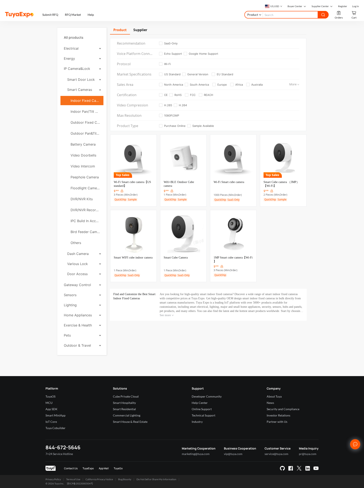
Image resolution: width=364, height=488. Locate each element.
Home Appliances (78, 315)
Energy (69, 58)
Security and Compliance (283, 409)
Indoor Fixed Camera (85, 100)
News (270, 402)
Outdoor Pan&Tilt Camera (85, 133)
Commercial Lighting (126, 415)
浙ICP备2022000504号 (80, 483)
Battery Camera (83, 144)
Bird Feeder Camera (85, 232)
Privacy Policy (53, 479)
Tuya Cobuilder (56, 428)
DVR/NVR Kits (82, 199)
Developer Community (207, 396)
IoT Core (51, 421)
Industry (197, 421)
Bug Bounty (124, 479)
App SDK (52, 409)
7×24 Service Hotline (59, 454)
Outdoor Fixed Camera (85, 122)
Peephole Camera (85, 177)
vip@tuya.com (233, 454)
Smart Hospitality (124, 402)
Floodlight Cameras (85, 188)
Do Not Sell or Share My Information (156, 479)
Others (76, 243)
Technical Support (203, 415)
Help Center (200, 402)
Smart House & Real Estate (130, 421)
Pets (67, 335)
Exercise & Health (78, 325)
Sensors (70, 295)
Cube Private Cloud (126, 396)
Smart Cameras (79, 90)
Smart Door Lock (81, 79)
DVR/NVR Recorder (85, 210)
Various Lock (77, 264)
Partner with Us (277, 421)
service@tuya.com (276, 454)
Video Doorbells (83, 155)
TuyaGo (118, 468)
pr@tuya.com (307, 454)
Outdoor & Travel (77, 345)
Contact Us (71, 468)
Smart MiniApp (56, 415)
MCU (49, 402)
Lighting (70, 305)
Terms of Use (73, 479)
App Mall (104, 468)
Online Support (202, 409)
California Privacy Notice (99, 479)
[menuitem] (81, 37)
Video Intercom (83, 166)
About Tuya (274, 396)
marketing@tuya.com (196, 454)
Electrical (71, 48)
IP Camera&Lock (77, 68)
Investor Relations (278, 415)
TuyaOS (50, 396)
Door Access (77, 274)
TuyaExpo (88, 468)
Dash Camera (78, 254)
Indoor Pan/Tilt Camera (85, 111)
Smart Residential (124, 409)
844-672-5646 (63, 447)
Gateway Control (77, 285)
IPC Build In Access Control (85, 221)
